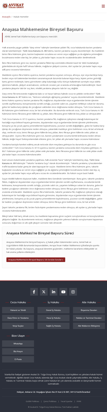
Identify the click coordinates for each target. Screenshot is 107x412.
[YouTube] (63, 292)
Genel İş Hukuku (53, 310)
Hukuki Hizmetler (21, 16)
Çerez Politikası (49, 401)
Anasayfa (6, 16)
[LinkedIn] (53, 292)
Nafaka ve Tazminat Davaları (89, 318)
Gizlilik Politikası (32, 401)
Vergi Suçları (18, 326)
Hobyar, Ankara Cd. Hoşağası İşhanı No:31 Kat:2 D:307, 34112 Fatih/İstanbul (53, 392)
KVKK (79, 401)
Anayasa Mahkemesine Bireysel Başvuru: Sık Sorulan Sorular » (35, 259)
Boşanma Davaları (89, 310)
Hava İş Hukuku (53, 318)
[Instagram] (73, 292)
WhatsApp (18, 343)
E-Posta (18, 359)
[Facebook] (34, 292)
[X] (44, 292)
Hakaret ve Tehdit (18, 310)
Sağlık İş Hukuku (53, 326)
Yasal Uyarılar (66, 401)
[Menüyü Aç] (103, 6)
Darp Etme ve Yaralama (18, 318)
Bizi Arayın (18, 351)
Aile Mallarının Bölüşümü (89, 326)
